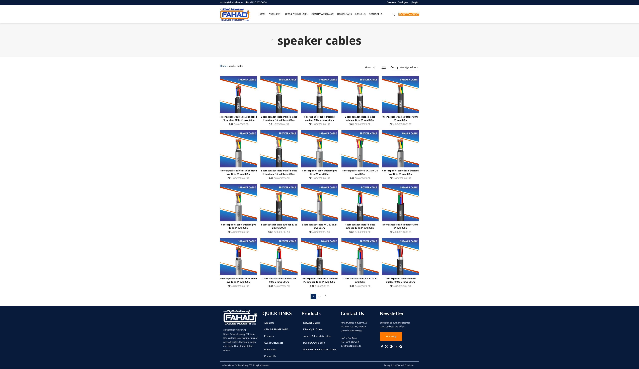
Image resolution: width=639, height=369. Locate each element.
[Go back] (273, 40)
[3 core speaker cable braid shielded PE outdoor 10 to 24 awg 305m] (319, 256)
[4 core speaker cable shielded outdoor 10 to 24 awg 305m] (360, 202)
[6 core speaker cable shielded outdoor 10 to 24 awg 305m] (319, 94)
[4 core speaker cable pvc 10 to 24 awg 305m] (360, 256)
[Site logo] (234, 14)
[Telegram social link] (400, 346)
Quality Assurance (273, 342)
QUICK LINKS (277, 313)
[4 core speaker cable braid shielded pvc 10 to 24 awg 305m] (238, 256)
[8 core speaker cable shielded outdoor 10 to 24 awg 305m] (360, 94)
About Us (269, 322)
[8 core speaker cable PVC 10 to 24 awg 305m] (360, 148)
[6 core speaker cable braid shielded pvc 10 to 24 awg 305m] (400, 148)
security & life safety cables (317, 336)
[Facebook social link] (382, 346)
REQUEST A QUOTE (408, 14)
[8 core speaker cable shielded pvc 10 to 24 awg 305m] (319, 148)
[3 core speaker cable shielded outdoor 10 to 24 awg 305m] (400, 256)
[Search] (393, 14)
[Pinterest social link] (391, 346)
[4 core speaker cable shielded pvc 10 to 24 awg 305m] (279, 256)
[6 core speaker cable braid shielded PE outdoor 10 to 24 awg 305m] (279, 94)
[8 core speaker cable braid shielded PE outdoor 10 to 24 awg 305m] (279, 148)
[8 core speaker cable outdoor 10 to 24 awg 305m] (400, 94)
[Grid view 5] (384, 67)
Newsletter (392, 313)
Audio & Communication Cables (320, 349)
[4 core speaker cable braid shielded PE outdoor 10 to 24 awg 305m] (238, 94)
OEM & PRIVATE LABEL (276, 329)
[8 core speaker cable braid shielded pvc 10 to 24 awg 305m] (238, 148)
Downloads (270, 349)
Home (223, 65)
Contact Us (270, 356)
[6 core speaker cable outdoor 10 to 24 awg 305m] (279, 202)
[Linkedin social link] (396, 346)
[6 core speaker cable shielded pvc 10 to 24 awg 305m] (238, 202)
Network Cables (311, 322)
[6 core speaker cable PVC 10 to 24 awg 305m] (319, 202)
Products (269, 336)
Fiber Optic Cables (313, 329)
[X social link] (386, 346)
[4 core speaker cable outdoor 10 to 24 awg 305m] (400, 202)
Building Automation (314, 342)
